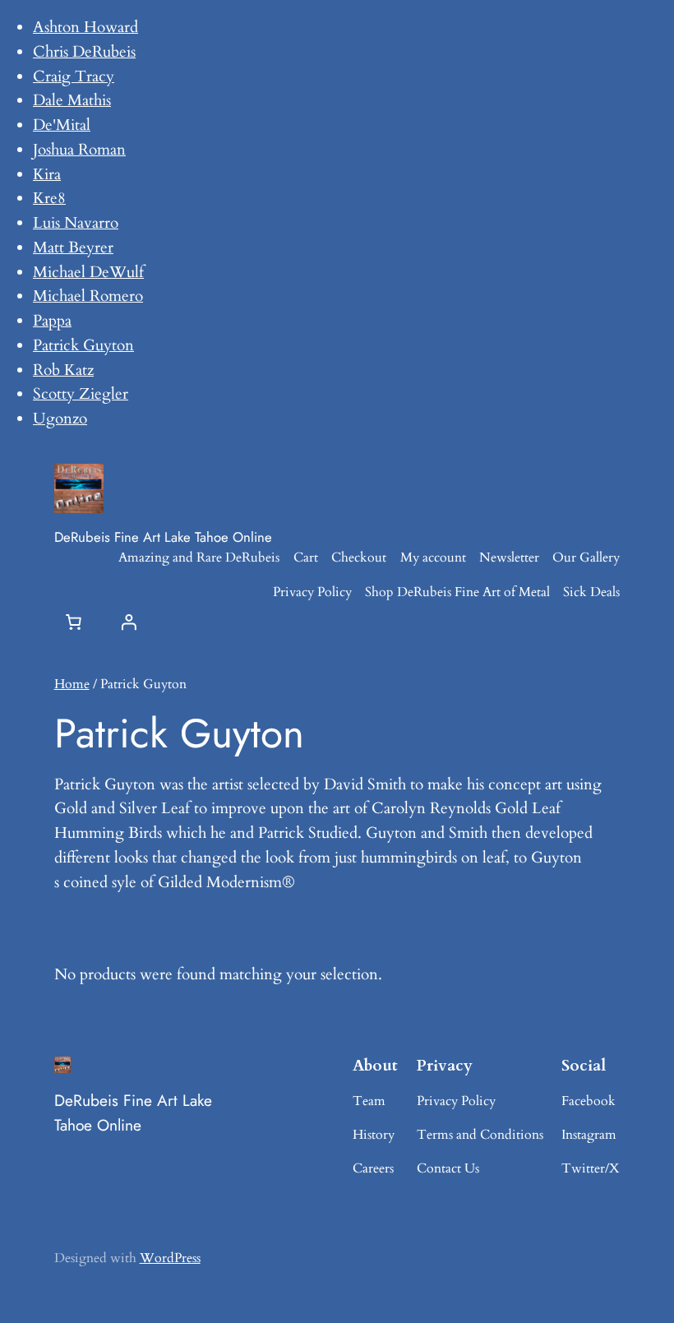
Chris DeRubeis (84, 51)
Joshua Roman (79, 149)
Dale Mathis (72, 100)
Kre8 (49, 198)
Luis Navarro (75, 223)
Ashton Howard (85, 27)
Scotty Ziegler (80, 394)
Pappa (52, 320)
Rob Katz (63, 370)
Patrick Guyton (83, 345)
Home (72, 684)
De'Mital (61, 125)
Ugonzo (60, 418)
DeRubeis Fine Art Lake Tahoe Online (163, 537)
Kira (47, 174)
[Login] (129, 621)
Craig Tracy (73, 76)
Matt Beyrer (73, 247)
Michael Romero (88, 296)
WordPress (170, 1258)
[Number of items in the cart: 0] (74, 621)
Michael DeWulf (88, 272)
